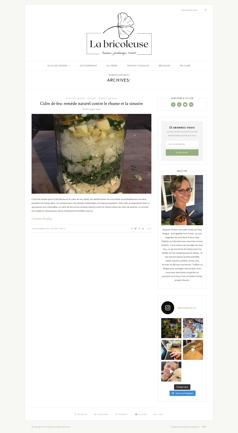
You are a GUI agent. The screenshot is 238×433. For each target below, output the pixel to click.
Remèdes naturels (119, 75)
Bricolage (164, 65)
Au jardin (112, 65)
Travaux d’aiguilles (138, 65)
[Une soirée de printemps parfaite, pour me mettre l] (171, 328)
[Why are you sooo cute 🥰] (193, 350)
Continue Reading (42, 219)
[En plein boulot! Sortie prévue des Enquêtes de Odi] (171, 350)
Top (203, 427)
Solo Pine (50, 427)
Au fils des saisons (75, 98)
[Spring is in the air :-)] (193, 328)
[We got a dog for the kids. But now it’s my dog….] (171, 371)
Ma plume (185, 65)
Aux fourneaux (88, 65)
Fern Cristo (59, 228)
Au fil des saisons (57, 65)
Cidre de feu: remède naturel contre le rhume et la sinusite (91, 103)
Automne (91, 98)
